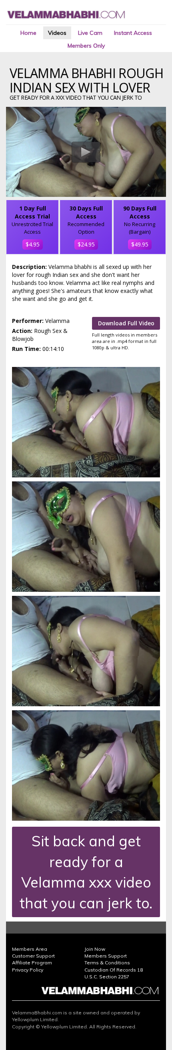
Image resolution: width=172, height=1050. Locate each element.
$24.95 (86, 244)
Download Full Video (126, 323)
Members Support (105, 956)
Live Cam (90, 32)
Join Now (94, 949)
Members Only (86, 45)
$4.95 (33, 244)
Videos (57, 32)
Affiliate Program (32, 963)
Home (28, 32)
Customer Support (33, 956)
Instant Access (133, 32)
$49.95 (139, 244)
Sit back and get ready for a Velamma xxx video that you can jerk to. (86, 872)
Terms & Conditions (107, 963)
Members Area (29, 949)
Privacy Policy (27, 970)
